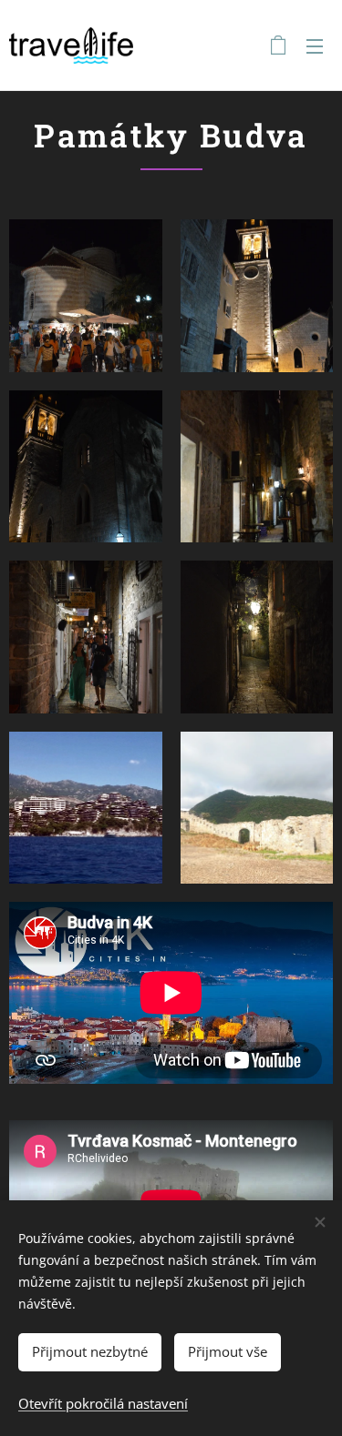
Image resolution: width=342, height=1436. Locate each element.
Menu (314, 45)
